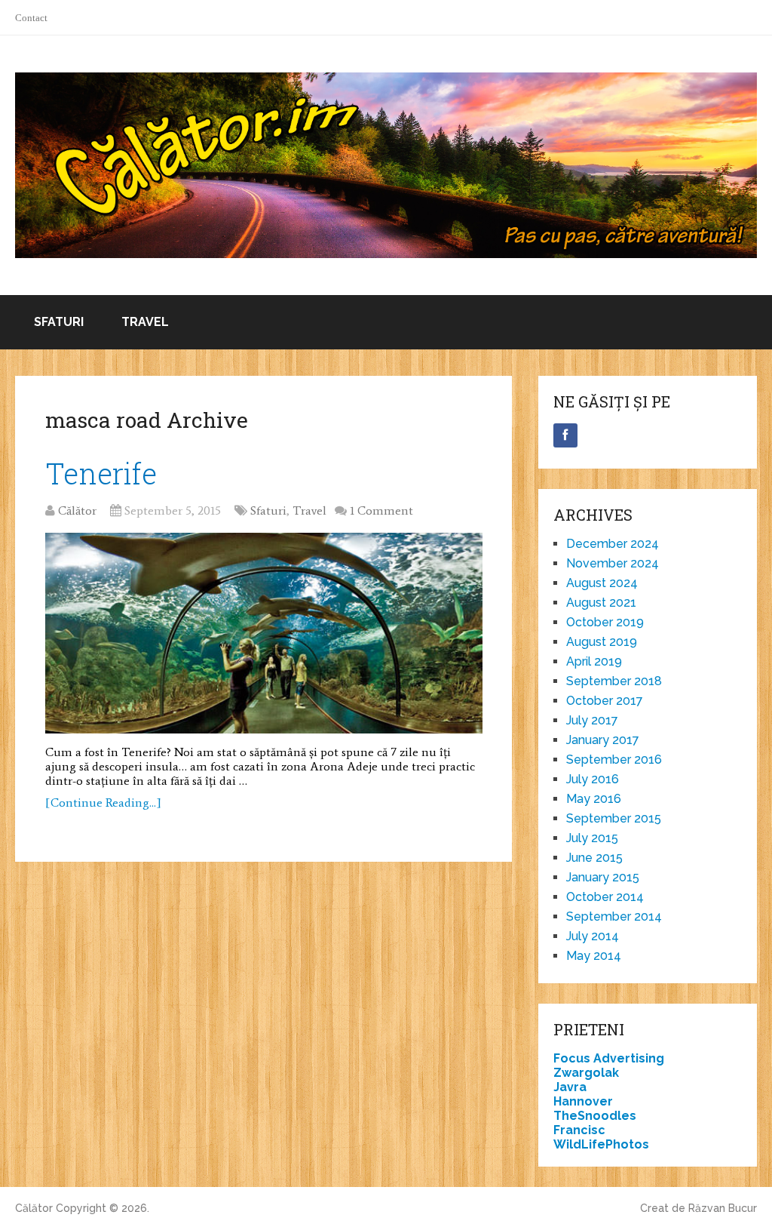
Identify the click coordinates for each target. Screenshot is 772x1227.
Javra (570, 1087)
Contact (31, 17)
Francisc (579, 1130)
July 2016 (592, 779)
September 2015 (613, 818)
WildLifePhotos (601, 1144)
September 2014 (614, 916)
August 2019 (601, 642)
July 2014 (592, 936)
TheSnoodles (594, 1116)
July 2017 (592, 720)
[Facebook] (565, 435)
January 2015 (602, 877)
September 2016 (614, 759)
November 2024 (612, 563)
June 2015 (594, 857)
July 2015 (592, 838)
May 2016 (593, 799)
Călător (77, 510)
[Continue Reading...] (103, 802)
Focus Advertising (608, 1058)
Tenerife (101, 473)
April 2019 (594, 661)
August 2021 (601, 602)
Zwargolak (586, 1073)
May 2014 (593, 956)
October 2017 (604, 700)
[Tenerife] (263, 633)
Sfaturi (59, 322)
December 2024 (612, 544)
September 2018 (614, 681)
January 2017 (602, 740)
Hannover (583, 1101)
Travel (145, 322)
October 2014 (605, 897)
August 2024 (602, 583)
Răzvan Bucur (722, 1208)
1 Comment (381, 510)
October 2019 (605, 622)
